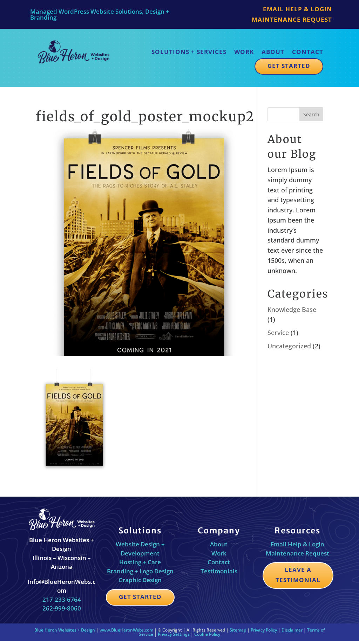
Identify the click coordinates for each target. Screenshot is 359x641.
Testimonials (219, 571)
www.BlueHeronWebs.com (126, 630)
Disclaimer (292, 630)
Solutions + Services (188, 52)
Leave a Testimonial (298, 575)
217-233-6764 (61, 599)
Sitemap (238, 630)
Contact (307, 52)
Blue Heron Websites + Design (64, 630)
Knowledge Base (291, 309)
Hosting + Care (140, 562)
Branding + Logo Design (140, 571)
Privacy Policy (264, 630)
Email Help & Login (297, 10)
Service (278, 332)
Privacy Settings (174, 634)
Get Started (288, 66)
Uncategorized (289, 346)
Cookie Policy (207, 634)
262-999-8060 (61, 608)
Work (244, 52)
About (273, 52)
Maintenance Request (292, 20)
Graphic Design (140, 580)
